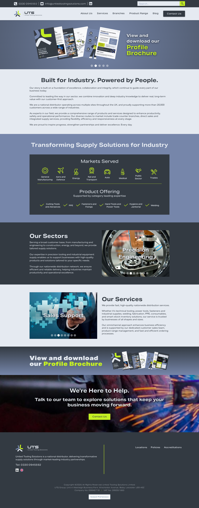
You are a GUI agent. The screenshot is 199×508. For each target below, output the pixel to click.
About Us (86, 13)
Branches (119, 13)
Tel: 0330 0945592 (28, 464)
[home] (28, 13)
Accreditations (173, 447)
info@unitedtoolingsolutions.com (65, 3)
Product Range (138, 13)
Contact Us (174, 14)
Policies (155, 447)
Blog (155, 13)
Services (102, 13)
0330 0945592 (28, 3)
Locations (141, 447)
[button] (92, 66)
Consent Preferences (99, 497)
